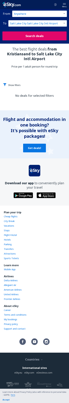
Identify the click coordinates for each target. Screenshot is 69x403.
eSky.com (29, 372)
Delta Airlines (11, 280)
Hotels (7, 239)
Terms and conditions (15, 314)
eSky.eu (18, 372)
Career (7, 310)
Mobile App (10, 269)
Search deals (35, 36)
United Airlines (11, 294)
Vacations (9, 225)
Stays (7, 230)
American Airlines (13, 289)
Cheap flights (10, 216)
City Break (9, 221)
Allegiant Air (10, 285)
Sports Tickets (11, 258)
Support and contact (15, 328)
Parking (8, 244)
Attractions (10, 253)
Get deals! (34, 148)
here (13, 395)
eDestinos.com (44, 372)
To (4, 23)
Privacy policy (11, 324)
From (6, 14)
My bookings (10, 319)
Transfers (9, 248)
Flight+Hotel (10, 235)
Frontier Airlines (12, 299)
